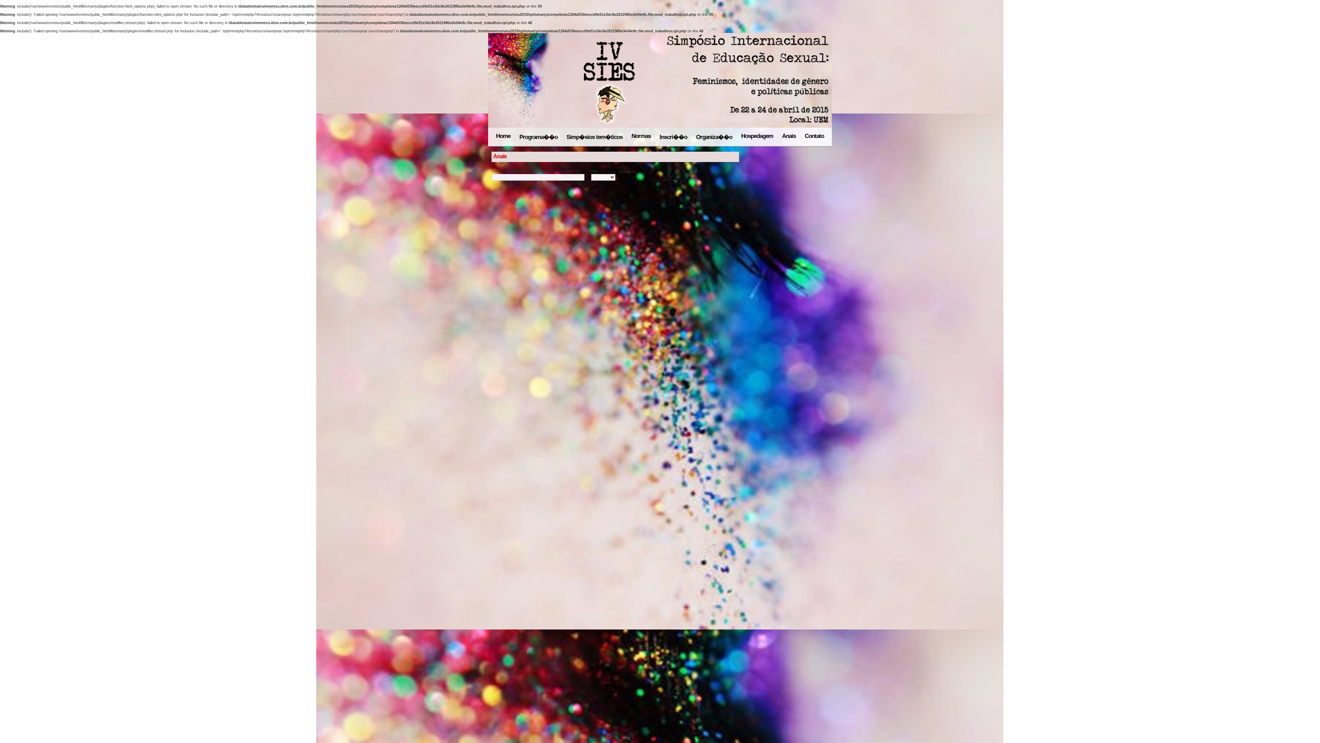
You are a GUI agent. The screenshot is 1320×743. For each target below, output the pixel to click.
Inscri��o (673, 137)
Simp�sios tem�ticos (594, 137)
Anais (789, 136)
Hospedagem (757, 136)
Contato (814, 136)
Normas (641, 136)
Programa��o (538, 137)
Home (503, 136)
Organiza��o (714, 137)
